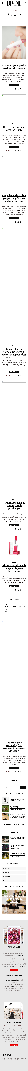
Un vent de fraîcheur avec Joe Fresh (14, 128)
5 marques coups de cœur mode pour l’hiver (17, 799)
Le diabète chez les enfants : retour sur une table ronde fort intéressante (18, 855)
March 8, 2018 (9, 573)
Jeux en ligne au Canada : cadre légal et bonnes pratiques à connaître (17, 847)
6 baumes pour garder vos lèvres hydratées (14, 66)
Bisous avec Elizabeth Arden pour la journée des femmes (14, 568)
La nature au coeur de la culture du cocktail (14, 898)
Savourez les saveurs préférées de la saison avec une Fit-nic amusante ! (17, 808)
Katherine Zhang (17, 70)
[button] (12, 915)
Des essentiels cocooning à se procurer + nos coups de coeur (13, 746)
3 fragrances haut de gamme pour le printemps (14, 505)
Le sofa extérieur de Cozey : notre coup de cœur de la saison (18, 838)
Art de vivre (14, 739)
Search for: (4, 785)
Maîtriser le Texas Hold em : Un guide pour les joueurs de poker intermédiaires (18, 816)
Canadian (21, 956)
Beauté (14, 61)
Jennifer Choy (17, 132)
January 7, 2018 (9, 753)
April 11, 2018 (9, 357)
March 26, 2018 (9, 511)
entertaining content (18, 966)
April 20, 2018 (9, 203)
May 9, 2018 (10, 132)
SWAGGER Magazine (12, 980)
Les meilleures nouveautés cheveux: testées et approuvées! (14, 351)
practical (5, 966)
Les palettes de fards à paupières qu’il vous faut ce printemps (14, 198)
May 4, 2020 (9, 70)
